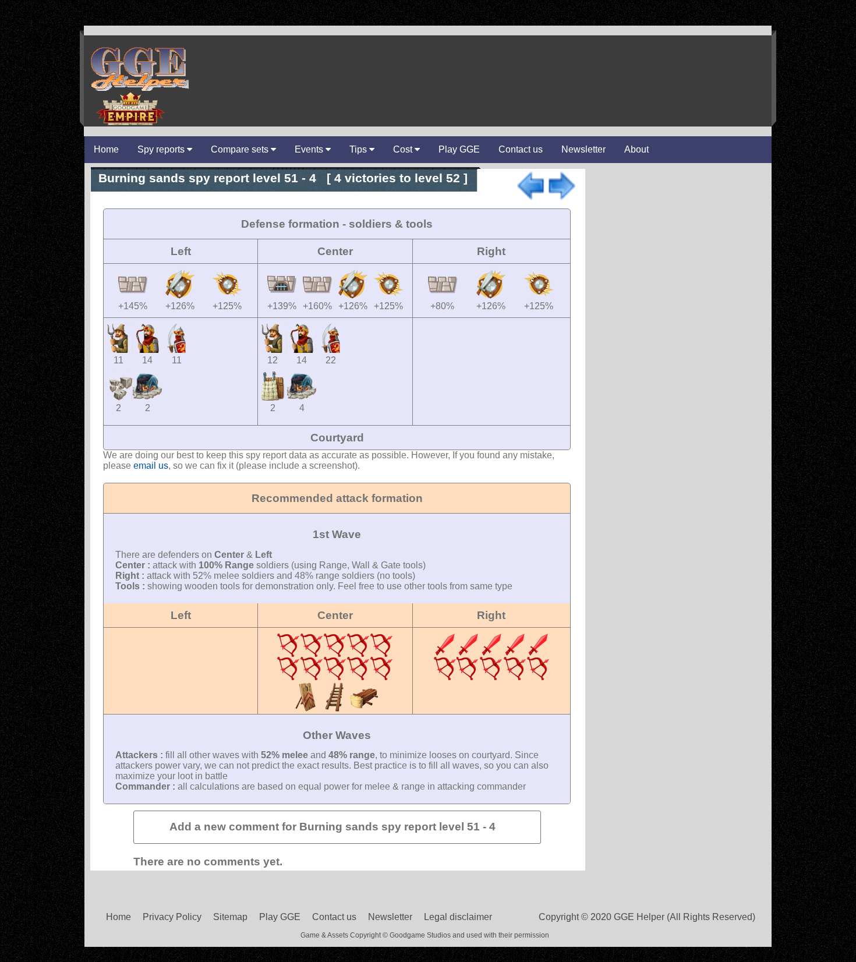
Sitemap (230, 917)
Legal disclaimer (458, 917)
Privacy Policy (172, 917)
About (636, 149)
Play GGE (459, 149)
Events (310, 149)
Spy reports (162, 149)
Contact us (520, 149)
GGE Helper (139, 68)
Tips (359, 149)
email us (150, 466)
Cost (404, 149)
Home (106, 149)
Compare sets (241, 149)
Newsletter (583, 149)
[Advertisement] (478, 63)
